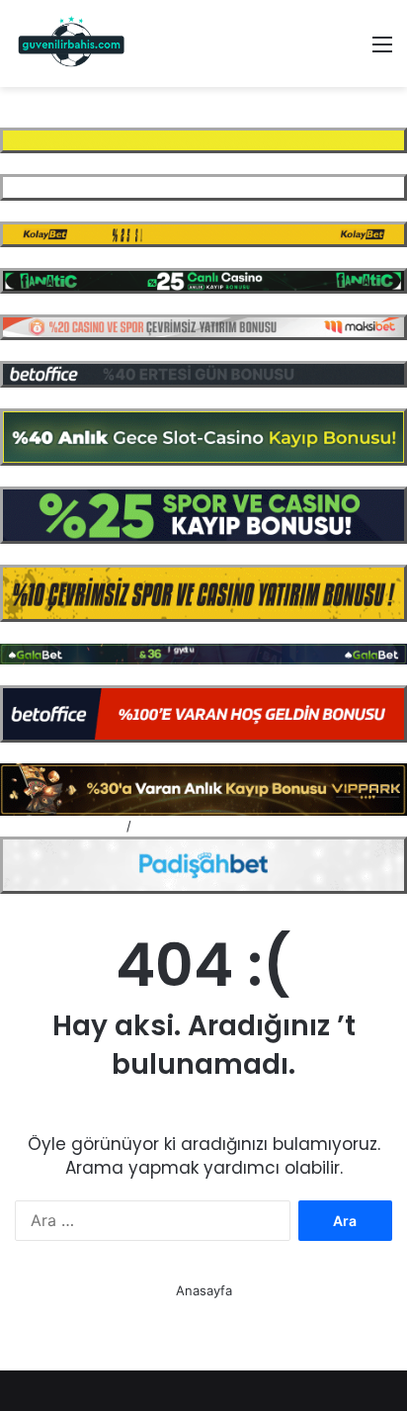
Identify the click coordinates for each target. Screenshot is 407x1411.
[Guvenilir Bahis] (72, 43)
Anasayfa (204, 1290)
